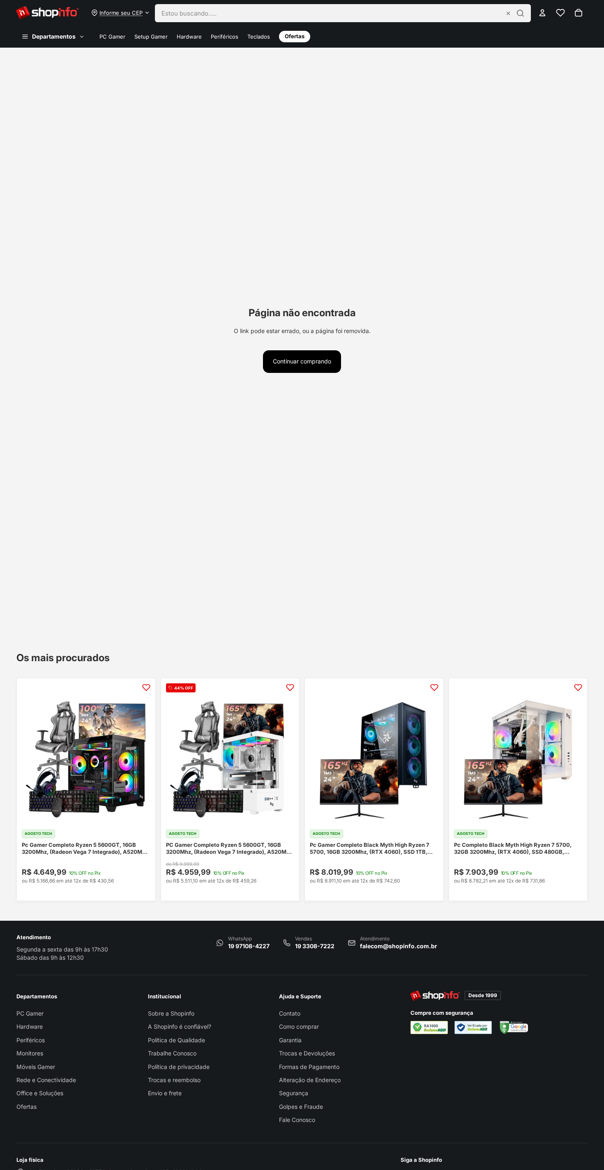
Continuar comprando (302, 361)
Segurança (293, 1093)
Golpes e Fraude (301, 1106)
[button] (120, 13)
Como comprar (299, 1026)
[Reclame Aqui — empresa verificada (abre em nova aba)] (473, 1027)
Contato (289, 1013)
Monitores (29, 1053)
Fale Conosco (297, 1119)
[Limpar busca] (508, 13)
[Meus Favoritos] (560, 13)
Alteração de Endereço (310, 1079)
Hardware (189, 37)
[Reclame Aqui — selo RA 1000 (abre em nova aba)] (429, 1027)
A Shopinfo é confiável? (179, 1026)
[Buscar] (520, 13)
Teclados (258, 37)
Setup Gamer (151, 37)
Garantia (290, 1040)
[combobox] (330, 13)
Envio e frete (165, 1093)
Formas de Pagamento (309, 1066)
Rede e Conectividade (46, 1079)
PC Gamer (112, 37)
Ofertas (294, 36)
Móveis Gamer (35, 1066)
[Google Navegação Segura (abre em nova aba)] (513, 1027)
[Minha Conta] (542, 13)
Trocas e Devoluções (307, 1053)
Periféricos (224, 37)
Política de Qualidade (176, 1040)
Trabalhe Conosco (172, 1053)
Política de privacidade (179, 1066)
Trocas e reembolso (174, 1079)
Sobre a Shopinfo (171, 1013)
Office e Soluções (39, 1093)
